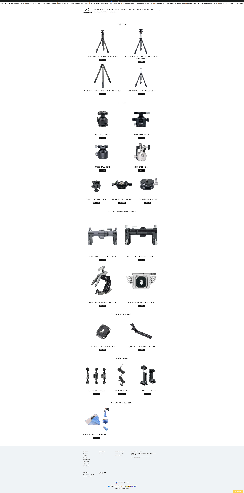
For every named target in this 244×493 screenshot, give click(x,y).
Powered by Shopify (125, 488)
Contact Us (85, 453)
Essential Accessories (120, 9)
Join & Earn (150, 9)
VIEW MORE (141, 61)
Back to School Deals (99, 9)
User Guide (85, 455)
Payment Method (86, 459)
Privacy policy (86, 461)
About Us (101, 453)
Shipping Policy (86, 465)
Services (139, 9)
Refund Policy (86, 463)
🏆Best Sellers (131, 9)
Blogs (145, 9)
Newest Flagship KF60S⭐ (100, 11)
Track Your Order (112, 11)
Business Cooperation (119, 453)
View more (102, 59)
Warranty (85, 457)
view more (102, 170)
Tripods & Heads (109, 9)
